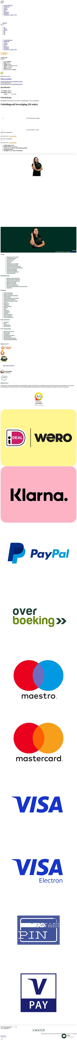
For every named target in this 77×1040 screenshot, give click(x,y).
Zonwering (6, 12)
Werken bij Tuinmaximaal (10, 338)
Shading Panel (7, 296)
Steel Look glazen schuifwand (11, 295)
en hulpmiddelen (4, 224)
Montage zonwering (11, 283)
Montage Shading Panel (12, 285)
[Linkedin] (38, 1031)
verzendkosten (12, 136)
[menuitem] (5, 27)
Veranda (6, 9)
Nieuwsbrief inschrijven (8, 365)
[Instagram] (41, 1031)
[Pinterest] (43, 1031)
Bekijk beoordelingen (6, 79)
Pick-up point (7, 332)
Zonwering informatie (12, 270)
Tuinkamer (6, 310)
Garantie (9, 262)
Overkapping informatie (12, 265)
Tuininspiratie (7, 325)
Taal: (2, 1028)
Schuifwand (6, 6)
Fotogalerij (6, 322)
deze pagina (73, 251)
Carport (5, 8)
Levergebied (7, 334)
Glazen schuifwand (8, 294)
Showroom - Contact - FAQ (10, 14)
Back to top (3, 1036)
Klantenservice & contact (13, 257)
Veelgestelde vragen (11, 258)
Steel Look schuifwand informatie (15, 267)
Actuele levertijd (10, 259)
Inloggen (5, 23)
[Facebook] (33, 1031)
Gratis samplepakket (8, 317)
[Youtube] (36, 1031)
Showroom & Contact (9, 331)
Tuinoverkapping (8, 315)
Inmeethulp (9, 287)
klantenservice (6, 207)
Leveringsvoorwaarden (9, 335)
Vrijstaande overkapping (9, 299)
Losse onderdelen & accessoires (11, 298)
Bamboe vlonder (8, 306)
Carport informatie (11, 273)
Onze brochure (7, 326)
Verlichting (6, 13)
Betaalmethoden (7, 336)
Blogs (5, 323)
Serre (5, 10)
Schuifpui (6, 313)
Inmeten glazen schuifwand (13, 281)
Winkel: (2, 1026)
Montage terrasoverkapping (13, 278)
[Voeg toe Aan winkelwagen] (1, 37)
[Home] (4, 20)
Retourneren (9, 261)
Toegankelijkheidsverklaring (10, 339)
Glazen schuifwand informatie (14, 266)
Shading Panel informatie (13, 271)
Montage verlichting (11, 282)
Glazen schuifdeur (8, 314)
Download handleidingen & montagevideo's (17, 286)
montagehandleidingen (10, 223)
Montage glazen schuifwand (13, 279)
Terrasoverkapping (8, 5)
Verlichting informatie (12, 269)
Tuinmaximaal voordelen (12, 263)
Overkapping (7, 311)
